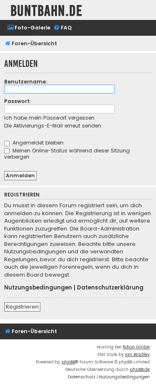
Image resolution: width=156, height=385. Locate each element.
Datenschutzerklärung (110, 288)
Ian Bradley (137, 354)
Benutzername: (25, 81)
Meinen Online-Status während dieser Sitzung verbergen (67, 153)
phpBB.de (140, 369)
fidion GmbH (136, 347)
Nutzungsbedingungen (38, 288)
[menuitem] (28, 28)
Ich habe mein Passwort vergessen (49, 118)
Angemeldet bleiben (37, 142)
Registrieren (22, 307)
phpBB (68, 362)
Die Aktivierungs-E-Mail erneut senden (52, 126)
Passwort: (17, 101)
